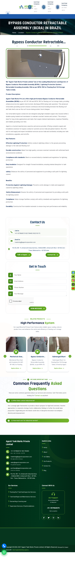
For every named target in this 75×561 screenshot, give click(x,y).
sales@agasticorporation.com (20, 462)
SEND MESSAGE (36, 308)
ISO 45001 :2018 (49, 9)
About (45, 452)
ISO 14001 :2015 (35, 9)
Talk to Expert (22, 255)
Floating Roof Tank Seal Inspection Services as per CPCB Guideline (22, 492)
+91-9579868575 (53, 508)
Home (14, 33)
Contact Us (51, 255)
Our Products (47, 461)
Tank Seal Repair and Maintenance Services (23, 496)
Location (21, 33)
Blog (44, 470)
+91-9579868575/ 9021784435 (20, 451)
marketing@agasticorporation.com (21, 457)
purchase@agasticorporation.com (21, 468)
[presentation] (5, 356)
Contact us (38, 395)
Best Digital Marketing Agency (21, 550)
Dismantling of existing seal (18, 501)
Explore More (16, 368)
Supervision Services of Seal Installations (22, 506)
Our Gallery (46, 456)
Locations (46, 475)
